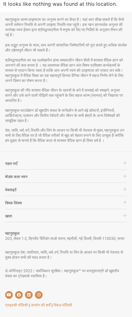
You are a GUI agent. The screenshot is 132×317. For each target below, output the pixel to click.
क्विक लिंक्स (13, 203)
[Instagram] (39, 295)
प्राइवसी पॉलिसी (17, 305)
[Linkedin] (29, 295)
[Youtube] (9, 295)
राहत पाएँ (11, 163)
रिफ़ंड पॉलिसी (63, 305)
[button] (66, 165)
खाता (8, 216)
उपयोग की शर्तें (41, 305)
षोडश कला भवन (16, 177)
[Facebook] (19, 295)
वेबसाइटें (11, 190)
